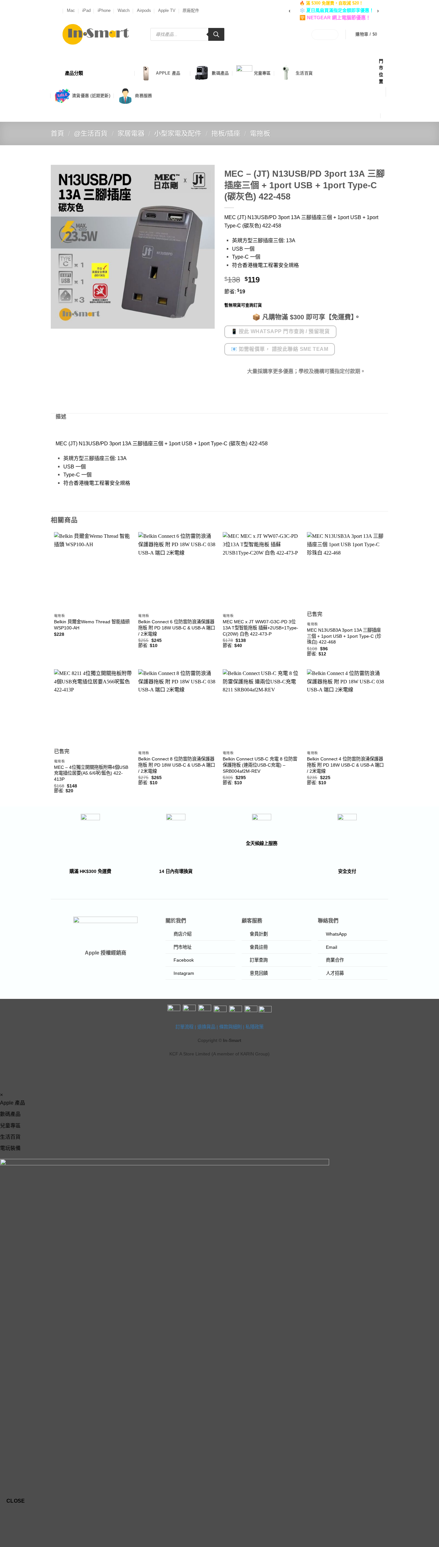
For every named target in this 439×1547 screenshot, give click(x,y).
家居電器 (131, 133)
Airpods (144, 10)
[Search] (216, 34)
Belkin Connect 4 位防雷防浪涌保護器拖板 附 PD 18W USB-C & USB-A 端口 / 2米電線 (345, 764)
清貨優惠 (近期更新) (91, 95)
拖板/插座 (225, 133)
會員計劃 (259, 934)
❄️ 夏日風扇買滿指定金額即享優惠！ (337, 10)
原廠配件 (191, 10)
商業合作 (335, 960)
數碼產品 (220, 73)
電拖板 (260, 133)
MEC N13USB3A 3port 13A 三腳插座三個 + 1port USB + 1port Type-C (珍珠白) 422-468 (344, 636)
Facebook (184, 960)
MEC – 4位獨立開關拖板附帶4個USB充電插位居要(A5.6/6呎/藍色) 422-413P (91, 773)
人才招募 (335, 973)
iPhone (104, 10)
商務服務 (143, 95)
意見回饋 (259, 973)
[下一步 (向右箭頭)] (25, 1536)
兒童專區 (262, 73)
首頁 (57, 133)
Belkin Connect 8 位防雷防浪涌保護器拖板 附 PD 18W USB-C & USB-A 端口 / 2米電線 (176, 764)
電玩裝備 (10, 1148)
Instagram (184, 973)
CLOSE (15, 1501)
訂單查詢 (259, 960)
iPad (86, 10)
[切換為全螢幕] (25, 1518)
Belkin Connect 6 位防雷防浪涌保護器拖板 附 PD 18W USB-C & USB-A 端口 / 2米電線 (176, 627)
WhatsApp (336, 934)
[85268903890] (386, 115)
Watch (124, 10)
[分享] (44, 1518)
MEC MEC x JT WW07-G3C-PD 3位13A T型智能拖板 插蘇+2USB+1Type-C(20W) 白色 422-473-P (260, 627)
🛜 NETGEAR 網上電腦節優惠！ (335, 17)
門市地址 (183, 947)
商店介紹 (183, 934)
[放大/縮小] (6, 1518)
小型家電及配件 (178, 133)
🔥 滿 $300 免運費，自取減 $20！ (331, 3)
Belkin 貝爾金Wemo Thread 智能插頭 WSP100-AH (92, 624)
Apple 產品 (168, 73)
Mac (71, 10)
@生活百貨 (91, 133)
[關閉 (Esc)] (63, 1518)
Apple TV (166, 10)
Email (331, 947)
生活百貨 (304, 73)
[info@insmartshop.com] (383, 103)
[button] (370, 34)
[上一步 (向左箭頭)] (6, 1536)
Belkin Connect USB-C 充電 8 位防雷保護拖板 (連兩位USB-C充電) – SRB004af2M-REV (260, 764)
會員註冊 (259, 947)
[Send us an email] (58, 11)
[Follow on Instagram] (55, 11)
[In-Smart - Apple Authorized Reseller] (96, 34)
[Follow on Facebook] (52, 11)
